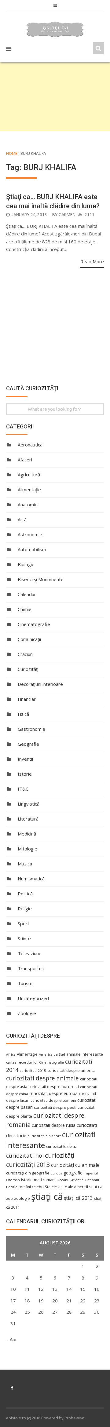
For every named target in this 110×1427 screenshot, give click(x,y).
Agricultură (29, 474)
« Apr (11, 1339)
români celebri (31, 1186)
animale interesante (84, 1054)
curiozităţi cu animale (75, 1165)
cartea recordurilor (22, 1062)
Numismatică (31, 878)
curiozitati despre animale (42, 1078)
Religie (25, 908)
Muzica (25, 864)
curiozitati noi (25, 1155)
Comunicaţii (29, 639)
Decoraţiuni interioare (40, 684)
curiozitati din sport (44, 1136)
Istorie (25, 774)
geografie (73, 1173)
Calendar (27, 594)
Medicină (27, 834)
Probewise (74, 1418)
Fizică (23, 714)
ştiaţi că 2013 (78, 1198)
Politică (25, 893)
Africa (11, 1054)
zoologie (22, 1198)
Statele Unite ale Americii (66, 1186)
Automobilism (32, 549)
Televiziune (30, 953)
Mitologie (27, 849)
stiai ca (95, 1186)
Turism (25, 983)
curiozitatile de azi (62, 1146)
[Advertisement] (55, 96)
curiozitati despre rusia (53, 1125)
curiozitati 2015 (33, 1070)
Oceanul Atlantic (70, 1180)
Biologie (26, 564)
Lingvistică (28, 804)
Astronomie (30, 534)
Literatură (28, 819)
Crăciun (25, 654)
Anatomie (28, 504)
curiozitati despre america (71, 1070)
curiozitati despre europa (53, 1093)
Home (11, 153)
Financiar (27, 699)
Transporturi (31, 968)
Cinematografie (34, 624)
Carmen (67, 214)
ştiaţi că (47, 1196)
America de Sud (52, 1054)
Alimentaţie (29, 489)
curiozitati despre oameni (53, 1100)
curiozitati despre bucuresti (53, 1086)
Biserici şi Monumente (41, 579)
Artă (22, 519)
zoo (9, 1198)
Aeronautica (30, 445)
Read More (92, 261)
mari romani (44, 1179)
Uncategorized (33, 998)
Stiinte (24, 938)
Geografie (28, 744)
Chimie (24, 609)
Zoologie (27, 1013)
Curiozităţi (28, 669)
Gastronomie (31, 729)
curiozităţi (59, 1155)
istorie (27, 1179)
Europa (56, 1173)
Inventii (25, 759)
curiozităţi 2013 (28, 1164)
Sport (23, 923)
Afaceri (25, 460)
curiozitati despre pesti (55, 1107)
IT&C (23, 789)
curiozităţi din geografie (28, 1173)
